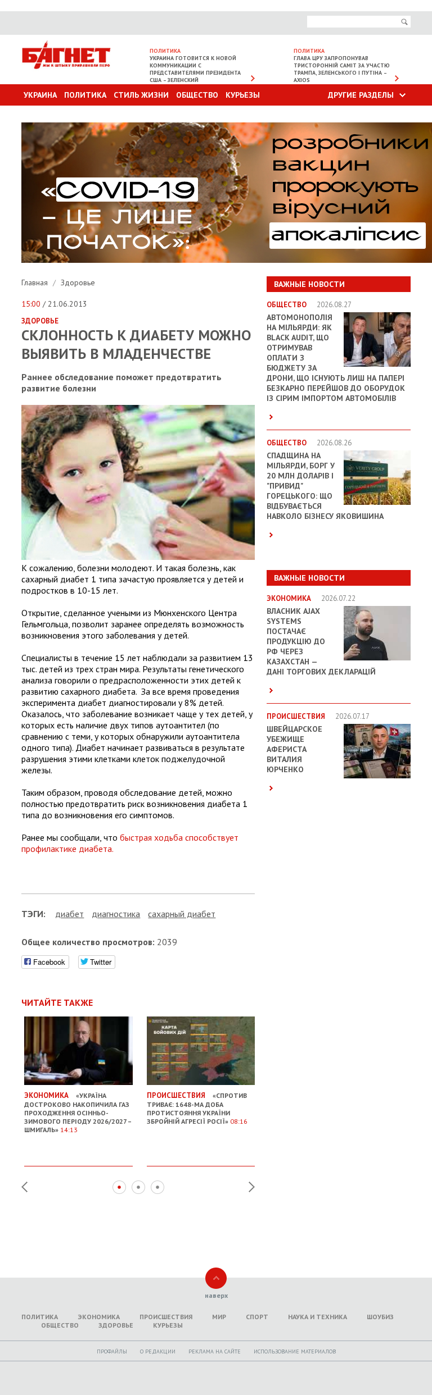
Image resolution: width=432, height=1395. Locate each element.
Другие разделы (361, 95)
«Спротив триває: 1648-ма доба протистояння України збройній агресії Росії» (197, 1108)
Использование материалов (295, 1351)
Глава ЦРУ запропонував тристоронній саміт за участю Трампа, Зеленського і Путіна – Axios (342, 69)
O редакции (158, 1351)
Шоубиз (380, 1316)
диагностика (116, 913)
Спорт (257, 1316)
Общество (197, 95)
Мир (219, 1316)
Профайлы (112, 1351)
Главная (35, 282)
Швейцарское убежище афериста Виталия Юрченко (294, 749)
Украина (40, 95)
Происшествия (166, 1316)
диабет (69, 913)
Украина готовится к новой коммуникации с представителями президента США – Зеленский (195, 69)
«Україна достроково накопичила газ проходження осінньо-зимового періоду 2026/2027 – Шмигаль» (77, 1112)
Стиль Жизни (141, 95)
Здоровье (78, 282)
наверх (216, 1295)
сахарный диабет (181, 913)
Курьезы (243, 95)
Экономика (99, 1316)
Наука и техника (317, 1316)
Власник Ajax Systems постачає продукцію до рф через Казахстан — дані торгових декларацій (321, 641)
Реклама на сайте (214, 1351)
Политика (85, 95)
